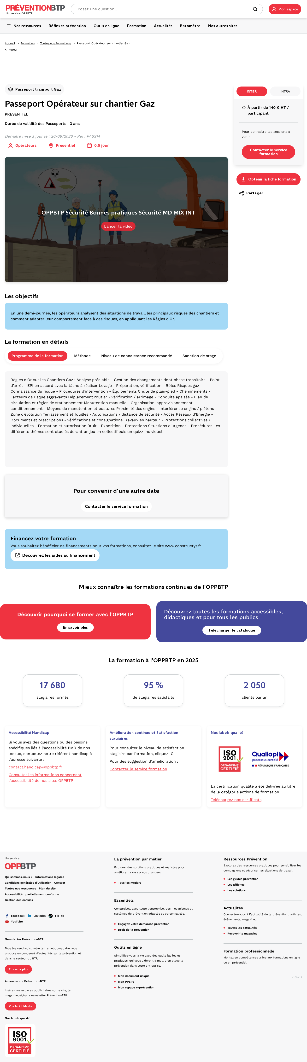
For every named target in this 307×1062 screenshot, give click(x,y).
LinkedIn (40, 915)
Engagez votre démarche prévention (143, 924)
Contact (59, 882)
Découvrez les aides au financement (58, 555)
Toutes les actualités (242, 927)
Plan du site (47, 888)
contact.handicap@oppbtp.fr (35, 767)
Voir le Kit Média (20, 1006)
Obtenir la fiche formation (272, 179)
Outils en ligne (128, 947)
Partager (254, 193)
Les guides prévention (242, 879)
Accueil (10, 43)
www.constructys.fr (183, 546)
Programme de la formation (38, 356)
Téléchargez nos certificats (236, 799)
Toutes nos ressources (20, 888)
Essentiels (124, 900)
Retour (13, 49)
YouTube (17, 921)
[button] (285, 9)
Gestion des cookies (19, 900)
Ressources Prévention (245, 859)
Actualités (233, 908)
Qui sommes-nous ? (18, 877)
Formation (28, 43)
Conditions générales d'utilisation (28, 882)
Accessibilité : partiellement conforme (32, 894)
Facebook (17, 915)
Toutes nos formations (55, 43)
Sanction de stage (199, 356)
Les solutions (236, 890)
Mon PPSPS (126, 981)
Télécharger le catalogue (231, 630)
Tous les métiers (129, 882)
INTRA (285, 91)
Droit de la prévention (133, 929)
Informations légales (49, 877)
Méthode (82, 356)
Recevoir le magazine (242, 933)
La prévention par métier (138, 859)
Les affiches (235, 884)
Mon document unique (133, 976)
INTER (252, 91)
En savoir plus (75, 627)
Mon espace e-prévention (136, 987)
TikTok (59, 915)
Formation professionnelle (249, 951)
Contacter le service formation (116, 506)
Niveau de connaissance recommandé (136, 356)
